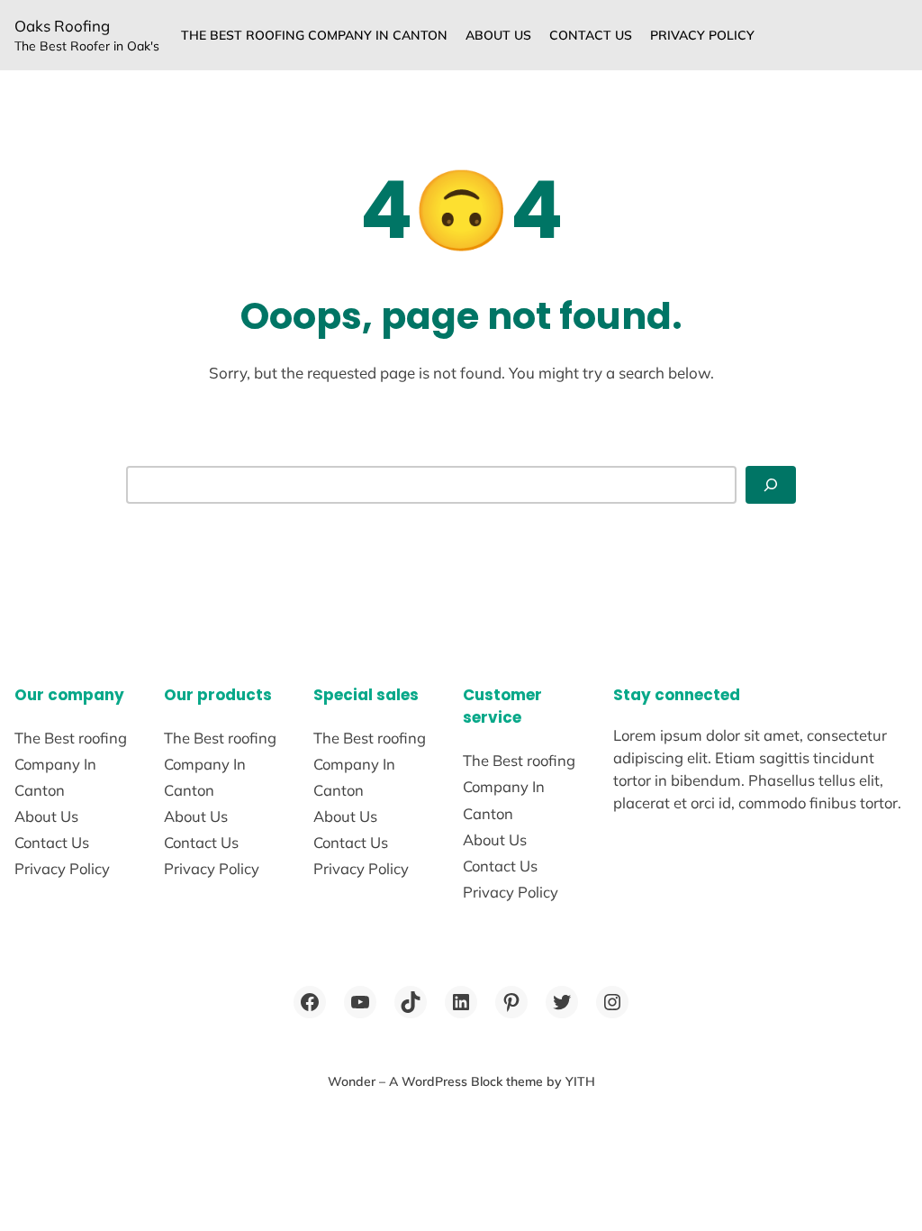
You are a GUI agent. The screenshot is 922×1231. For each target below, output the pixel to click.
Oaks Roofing (62, 25)
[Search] (771, 485)
